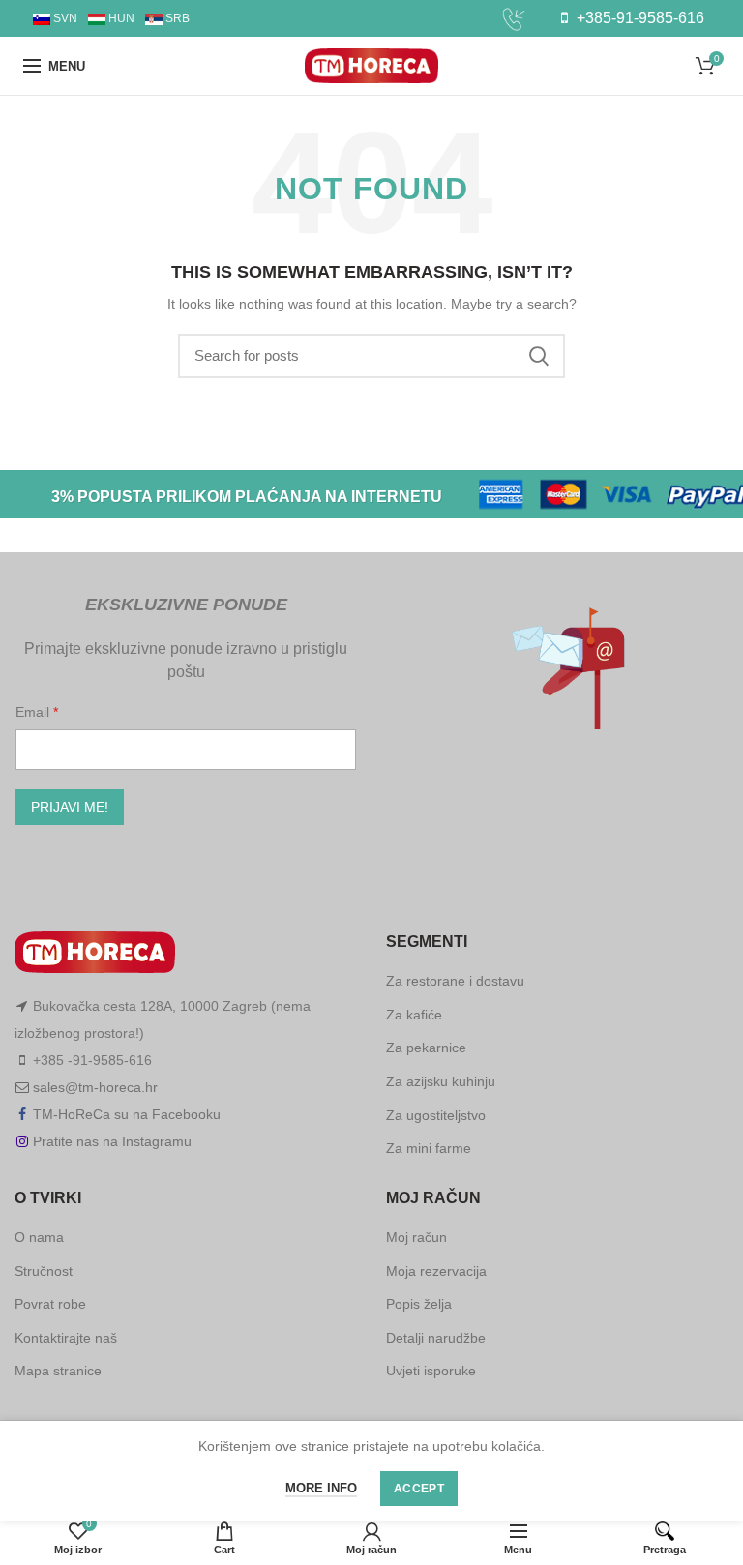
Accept (419, 1488)
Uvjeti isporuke (431, 1370)
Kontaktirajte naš (66, 1337)
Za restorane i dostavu (455, 981)
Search (539, 356)
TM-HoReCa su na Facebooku (127, 1114)
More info (321, 1488)
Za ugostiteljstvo (436, 1115)
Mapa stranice (58, 1370)
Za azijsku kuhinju (440, 1081)
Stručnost (44, 1271)
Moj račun (416, 1237)
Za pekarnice (426, 1047)
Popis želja (419, 1304)
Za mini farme (428, 1148)
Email (34, 712)
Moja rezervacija (436, 1271)
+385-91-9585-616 (638, 18)
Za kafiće (414, 1014)
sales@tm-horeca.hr (95, 1087)
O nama (39, 1237)
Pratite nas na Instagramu (112, 1141)
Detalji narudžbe (436, 1337)
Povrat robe (50, 1304)
